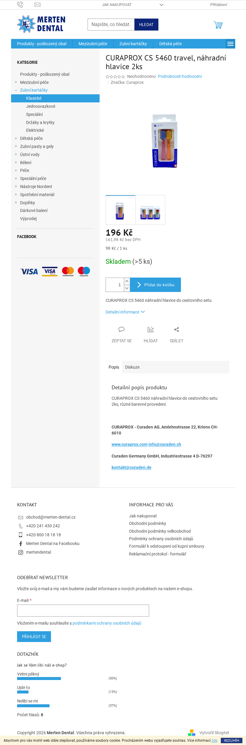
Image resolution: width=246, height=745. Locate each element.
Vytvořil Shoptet (214, 732)
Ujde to (23, 687)
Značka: (127, 82)
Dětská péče (31, 138)
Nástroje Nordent (36, 186)
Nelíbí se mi (27, 701)
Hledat (146, 24)
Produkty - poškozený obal (44, 74)
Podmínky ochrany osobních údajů (161, 538)
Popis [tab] (114, 367)
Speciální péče (33, 178)
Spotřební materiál (37, 194)
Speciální (34, 114)
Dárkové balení (33, 210)
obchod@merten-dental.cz (51, 517)
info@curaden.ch (164, 444)
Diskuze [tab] (132, 367)
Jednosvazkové (40, 106)
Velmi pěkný (28, 674)
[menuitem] (41, 44)
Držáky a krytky (40, 122)
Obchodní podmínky (147, 523)
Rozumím (231, 740)
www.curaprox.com (130, 444)
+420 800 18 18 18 (43, 534)
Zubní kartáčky (34, 90)
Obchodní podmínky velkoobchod (160, 531)
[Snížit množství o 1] (127, 288)
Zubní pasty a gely (37, 146)
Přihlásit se (34, 636)
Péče (24, 170)
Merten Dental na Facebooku (53, 543)
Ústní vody (30, 154)
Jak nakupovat (117, 4)
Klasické (33, 98)
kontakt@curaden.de (132, 467)
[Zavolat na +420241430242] (26, 4)
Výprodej (28, 218)
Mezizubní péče (34, 82)
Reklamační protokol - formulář (157, 554)
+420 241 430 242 (43, 525)
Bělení (25, 162)
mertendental (38, 552)
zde (214, 740)
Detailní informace (122, 312)
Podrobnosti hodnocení (180, 76)
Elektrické (35, 130)
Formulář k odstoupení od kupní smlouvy (166, 546)
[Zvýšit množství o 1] (127, 281)
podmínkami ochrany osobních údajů (107, 623)
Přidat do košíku (159, 284)
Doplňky (27, 202)
